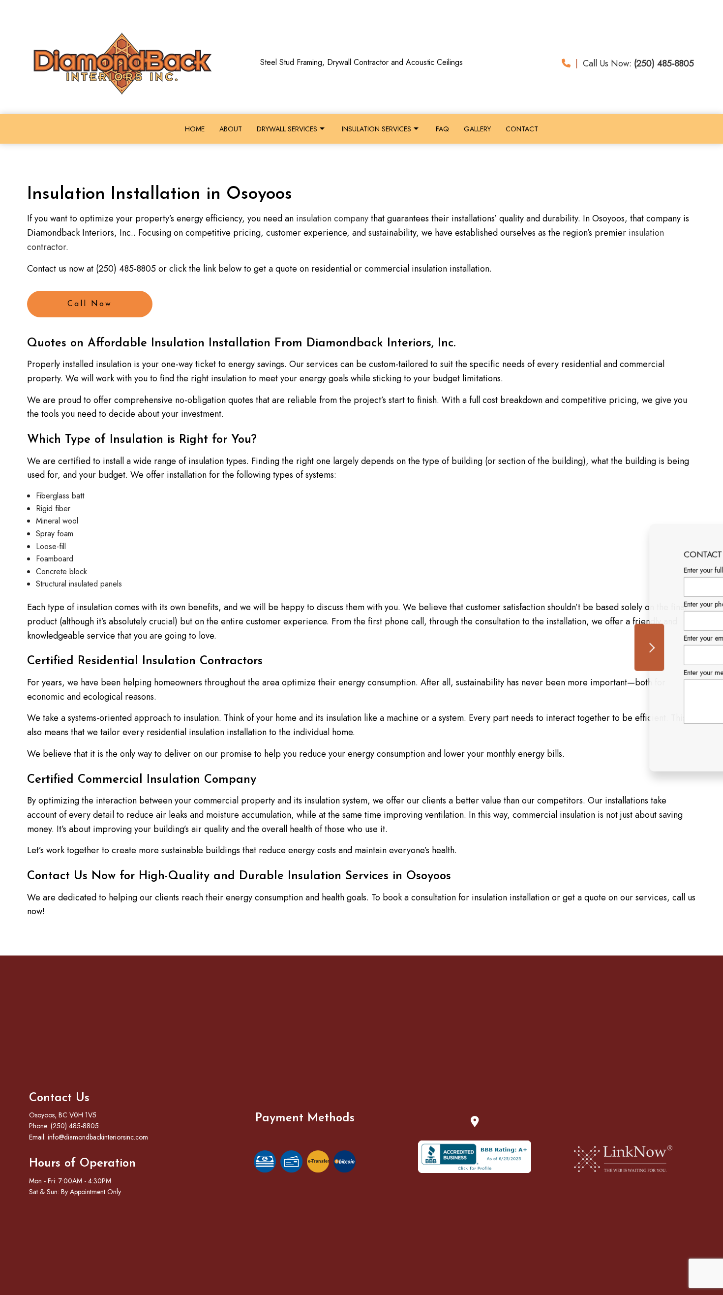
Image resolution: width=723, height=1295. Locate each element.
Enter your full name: (530, 570)
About (230, 129)
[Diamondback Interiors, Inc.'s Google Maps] (474, 1122)
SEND (658, 737)
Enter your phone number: (538, 604)
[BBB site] (474, 1156)
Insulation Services (376, 129)
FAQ (442, 129)
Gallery (477, 129)
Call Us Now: (634, 63)
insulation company (332, 218)
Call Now (89, 304)
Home (195, 129)
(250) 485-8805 (75, 1126)
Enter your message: (529, 672)
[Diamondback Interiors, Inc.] (120, 62)
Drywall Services (287, 129)
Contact (522, 129)
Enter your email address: (537, 638)
